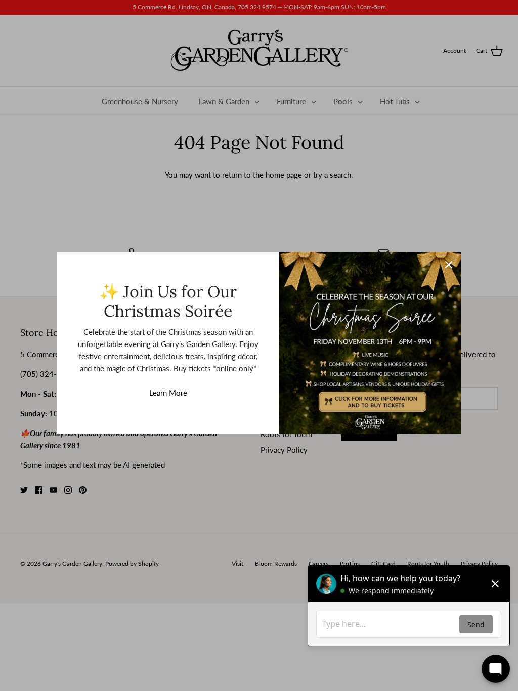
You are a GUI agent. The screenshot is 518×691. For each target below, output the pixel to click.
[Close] (449, 264)
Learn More (168, 392)
